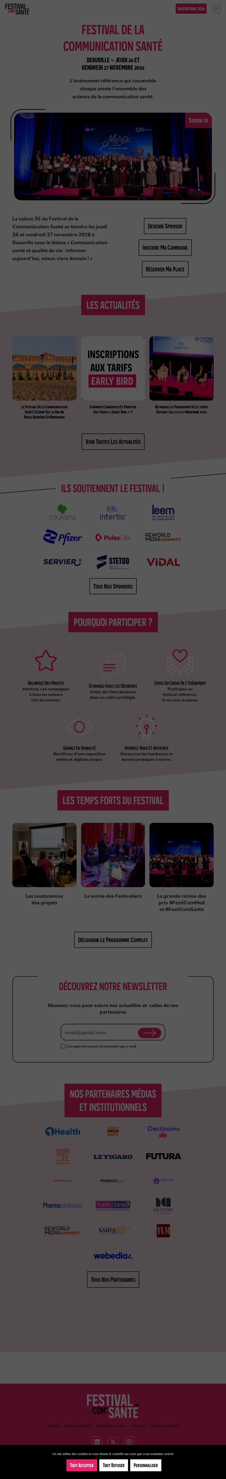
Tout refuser (113, 1465)
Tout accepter (82, 1465)
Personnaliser (146, 1465)
